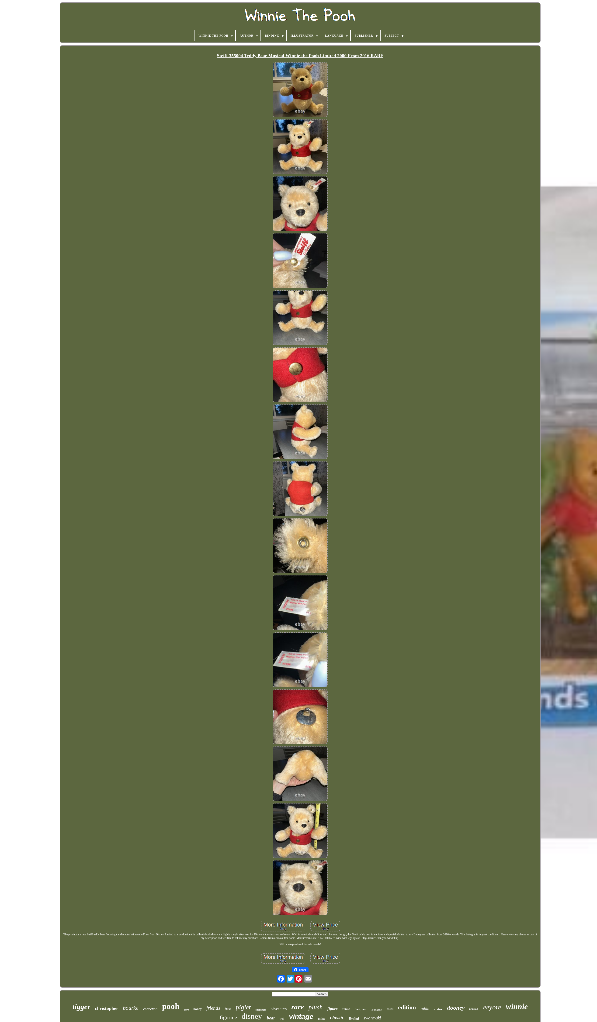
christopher (106, 1008)
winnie (517, 1006)
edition (407, 1007)
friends (213, 1008)
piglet (243, 1007)
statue (438, 1009)
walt (282, 1018)
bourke (131, 1008)
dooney (456, 1007)
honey (197, 1009)
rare (297, 1007)
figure (332, 1008)
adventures (279, 1009)
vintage (301, 1016)
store (186, 1009)
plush (316, 1007)
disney (252, 1016)
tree (228, 1008)
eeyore (492, 1007)
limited (354, 1018)
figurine (228, 1017)
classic (337, 1017)
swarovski (372, 1017)
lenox (474, 1008)
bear (271, 1017)
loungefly (376, 1009)
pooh (170, 1006)
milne (321, 1018)
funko (346, 1009)
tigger (81, 1006)
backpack (361, 1009)
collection (150, 1009)
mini (390, 1009)
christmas (260, 1009)
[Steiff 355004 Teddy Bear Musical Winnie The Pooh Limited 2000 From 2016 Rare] (300, 90)
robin (424, 1008)
